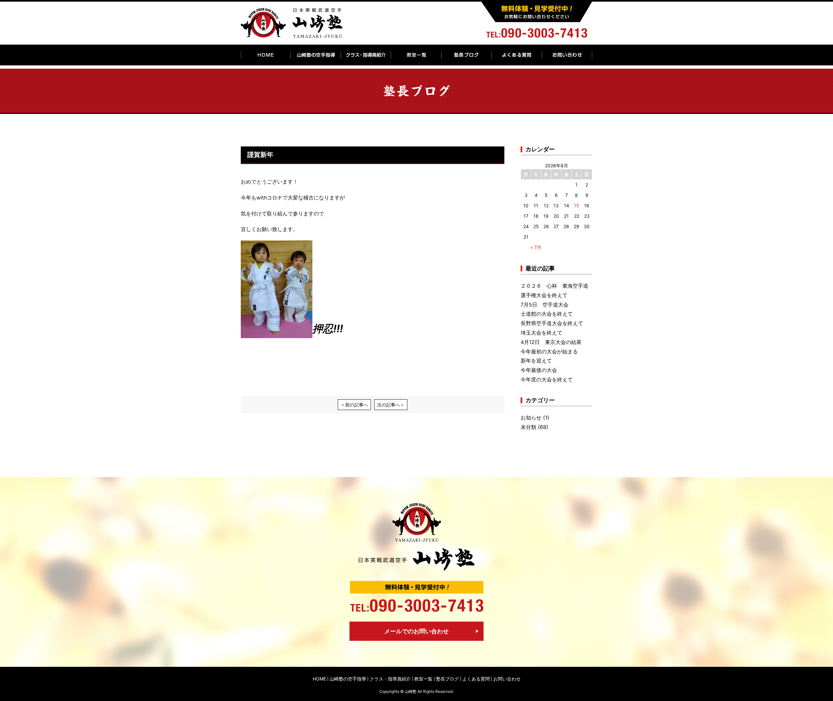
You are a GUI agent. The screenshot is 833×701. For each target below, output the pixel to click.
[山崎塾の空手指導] (316, 55)
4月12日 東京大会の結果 (551, 342)
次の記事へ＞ (390, 404)
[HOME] (266, 55)
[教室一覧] (416, 55)
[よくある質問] (516, 55)
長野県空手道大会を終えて (552, 323)
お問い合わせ (507, 678)
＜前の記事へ (354, 404)
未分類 (528, 427)
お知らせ (531, 417)
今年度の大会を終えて (547, 379)
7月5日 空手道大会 (544, 304)
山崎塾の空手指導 (348, 678)
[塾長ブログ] (466, 55)
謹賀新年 (260, 154)
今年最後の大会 (539, 370)
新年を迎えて (536, 360)
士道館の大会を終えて (547, 313)
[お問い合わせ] (566, 55)
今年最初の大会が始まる (549, 351)
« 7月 (535, 247)
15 (576, 205)
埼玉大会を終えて (541, 332)
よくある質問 (476, 678)
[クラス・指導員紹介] (366, 55)
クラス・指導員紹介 (390, 678)
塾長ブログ (447, 678)
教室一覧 (423, 678)
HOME (319, 678)
